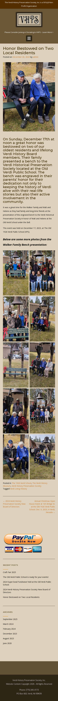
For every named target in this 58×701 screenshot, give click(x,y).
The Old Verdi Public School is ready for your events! (25, 577)
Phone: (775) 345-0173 (29, 690)
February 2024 (9, 629)
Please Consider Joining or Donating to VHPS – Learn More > (29, 32)
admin (35, 57)
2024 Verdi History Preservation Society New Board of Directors (14, 504)
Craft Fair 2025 (9, 572)
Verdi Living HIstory (18, 488)
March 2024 (8, 624)
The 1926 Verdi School (21, 483)
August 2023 (8, 638)
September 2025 (10, 619)
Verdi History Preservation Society (26, 486)
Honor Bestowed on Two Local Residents (21, 597)
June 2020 (7, 643)
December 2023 (10, 633)
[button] (29, 38)
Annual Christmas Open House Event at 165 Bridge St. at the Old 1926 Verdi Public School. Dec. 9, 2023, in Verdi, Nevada (42, 507)
